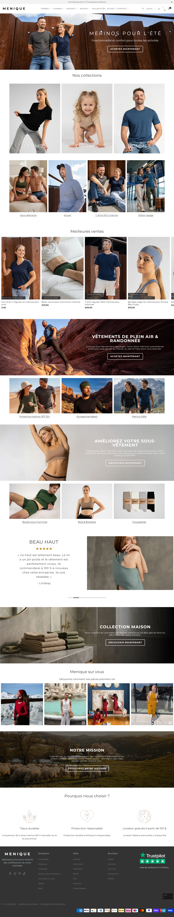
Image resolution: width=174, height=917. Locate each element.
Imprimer (77, 883)
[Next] (169, 568)
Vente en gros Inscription (49, 874)
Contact (76, 859)
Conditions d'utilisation (28, 904)
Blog (40, 888)
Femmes (112, 864)
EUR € (150, 9)
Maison (111, 878)
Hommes (112, 869)
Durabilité (42, 869)
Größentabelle (79, 888)
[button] (46, 7)
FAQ (75, 878)
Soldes (111, 859)
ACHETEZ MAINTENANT (125, 49)
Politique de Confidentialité (53, 904)
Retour (76, 874)
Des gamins (113, 874)
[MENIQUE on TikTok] (24, 874)
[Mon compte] (159, 8)
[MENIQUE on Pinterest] (20, 874)
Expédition (78, 869)
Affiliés (41, 883)
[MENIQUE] (14, 9)
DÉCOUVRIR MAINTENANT (125, 463)
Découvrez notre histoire (87, 768)
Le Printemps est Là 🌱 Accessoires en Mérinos (87, 2)
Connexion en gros (46, 878)
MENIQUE (11, 904)
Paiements (78, 864)
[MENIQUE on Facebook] (10, 874)
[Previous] (5, 568)
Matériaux (42, 864)
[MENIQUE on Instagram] (15, 874)
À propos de (43, 859)
